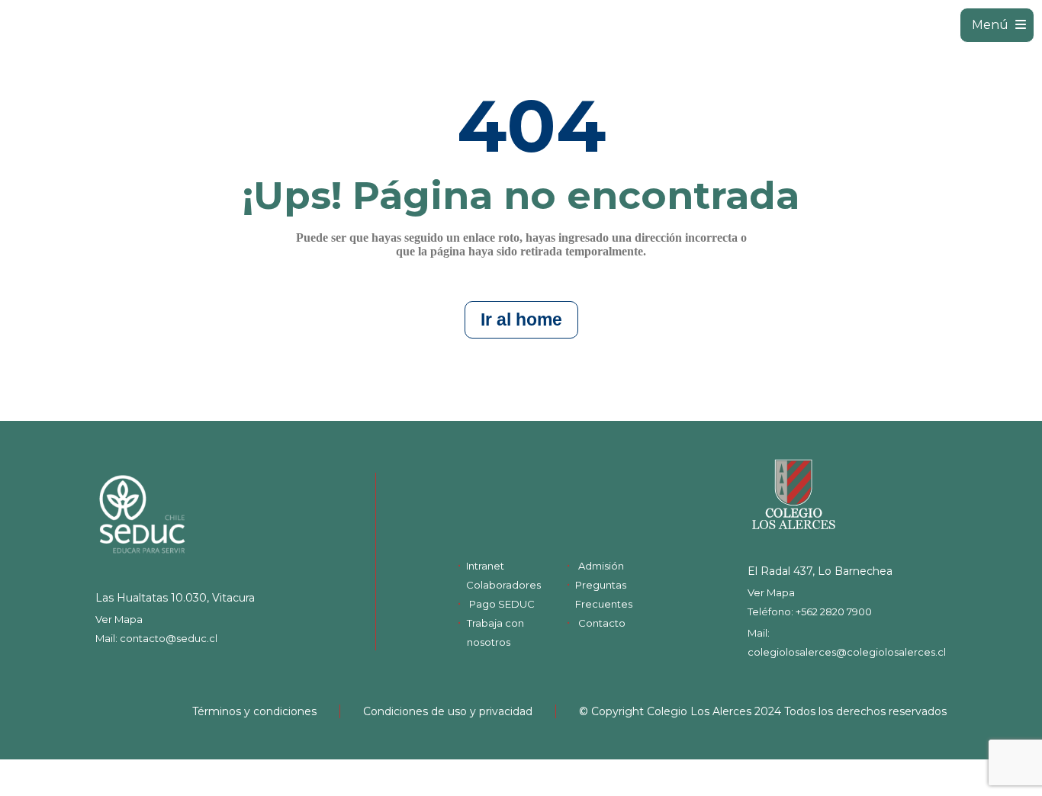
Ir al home (521, 319)
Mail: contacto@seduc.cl (156, 638)
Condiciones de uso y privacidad (447, 711)
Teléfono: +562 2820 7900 (810, 611)
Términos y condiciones (254, 711)
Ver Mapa (119, 619)
